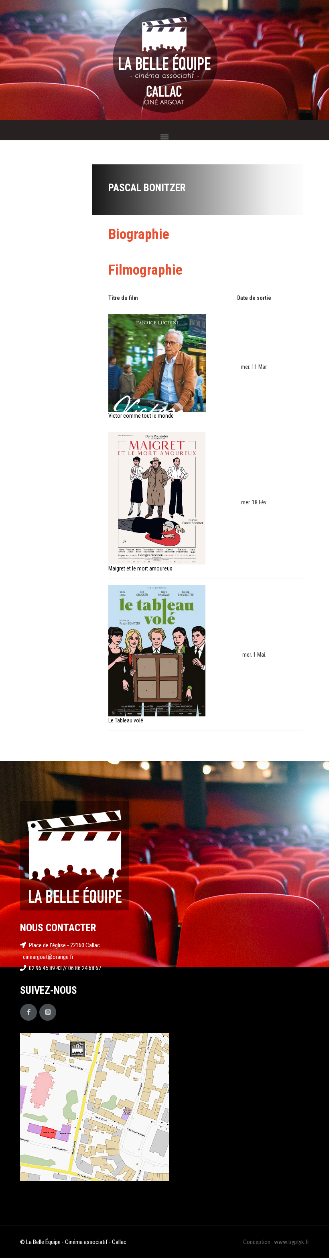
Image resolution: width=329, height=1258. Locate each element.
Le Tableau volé (125, 720)
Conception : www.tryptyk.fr (276, 1242)
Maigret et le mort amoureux (140, 568)
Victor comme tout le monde (141, 416)
